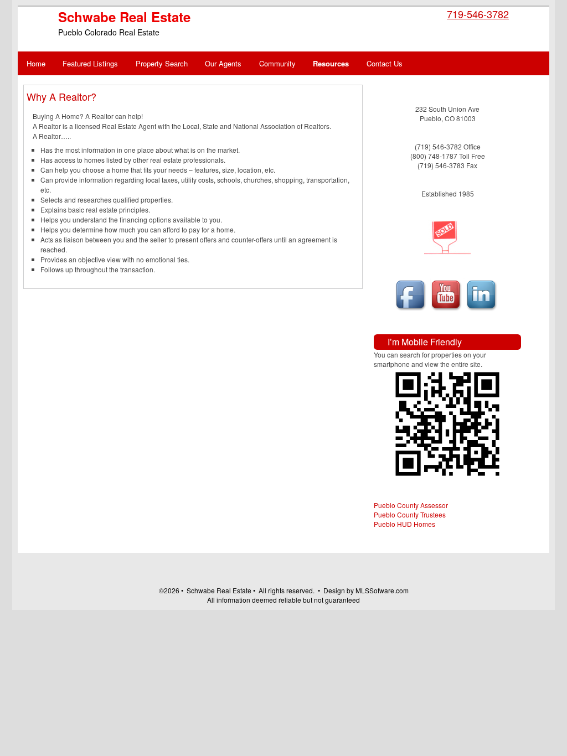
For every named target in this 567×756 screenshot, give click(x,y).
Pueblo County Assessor (411, 505)
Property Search (162, 63)
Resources (331, 63)
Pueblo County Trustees (410, 514)
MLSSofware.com (382, 590)
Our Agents (223, 63)
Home (36, 63)
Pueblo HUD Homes (404, 524)
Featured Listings (90, 63)
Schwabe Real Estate (124, 16)
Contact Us (385, 63)
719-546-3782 (478, 14)
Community (277, 63)
